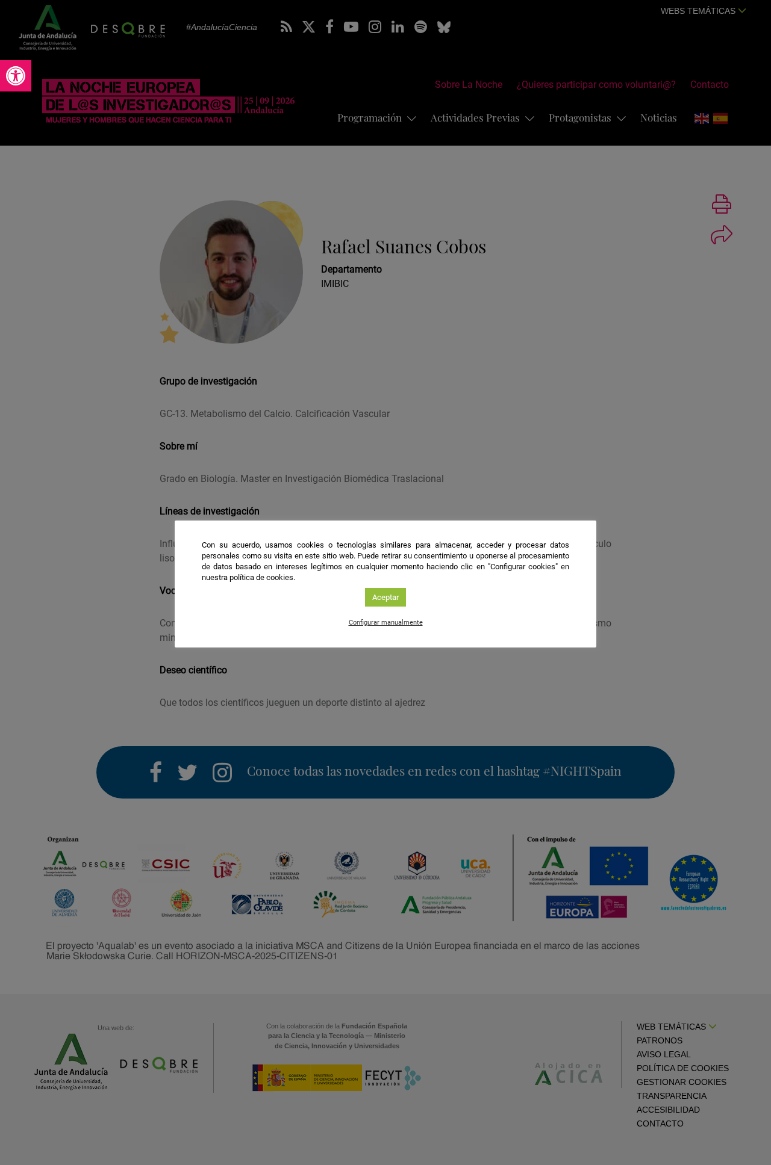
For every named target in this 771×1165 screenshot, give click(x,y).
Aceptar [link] (385, 597)
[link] (15, 75)
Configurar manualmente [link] (386, 622)
